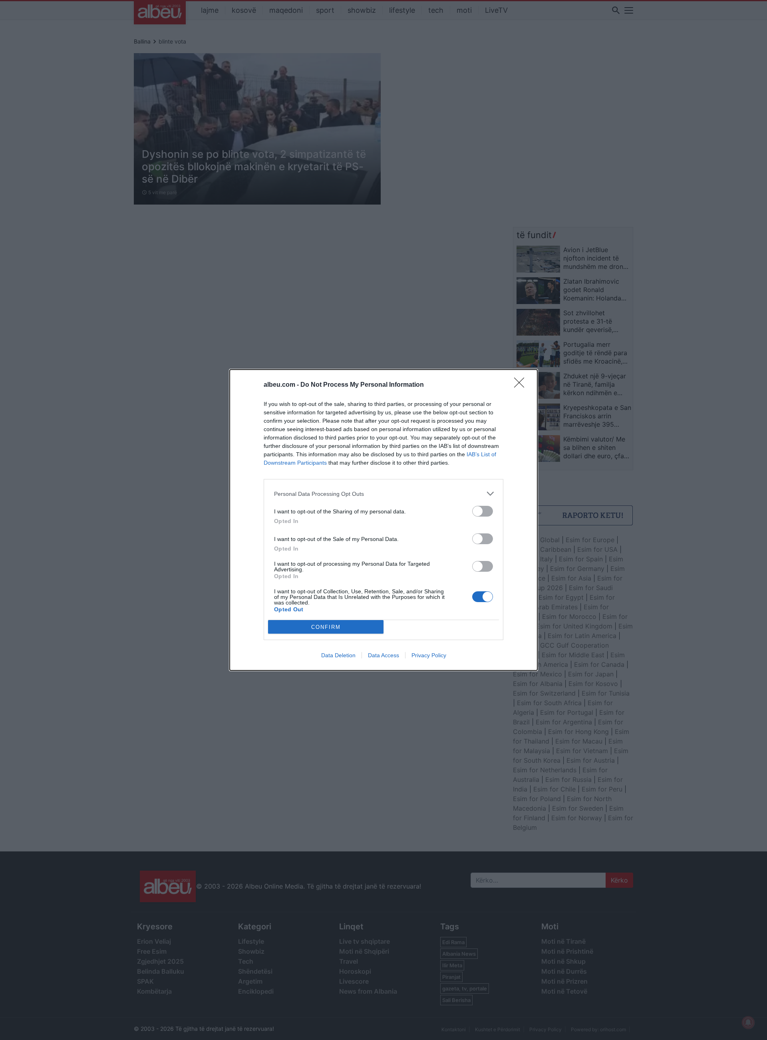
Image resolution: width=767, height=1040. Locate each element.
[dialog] (383, 520)
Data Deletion (338, 655)
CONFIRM (326, 627)
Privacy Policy (428, 655)
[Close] (521, 385)
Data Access (383, 655)
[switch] (482, 511)
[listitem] (383, 493)
